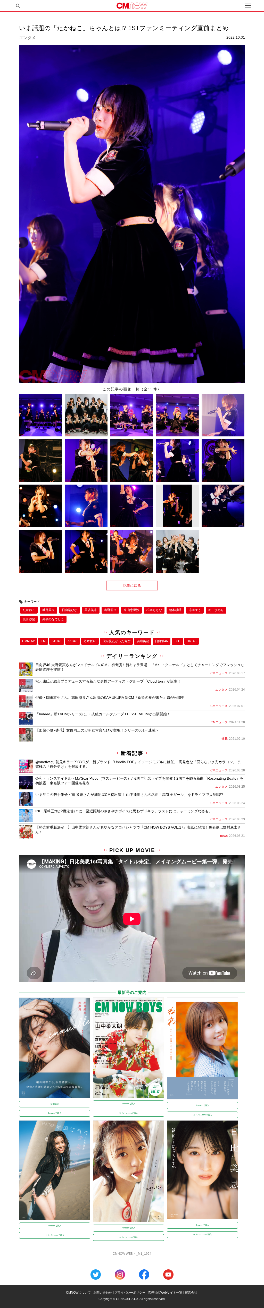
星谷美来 (91, 610)
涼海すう (195, 610)
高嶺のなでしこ (53, 619)
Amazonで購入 (54, 1113)
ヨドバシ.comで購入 (128, 1113)
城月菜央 (48, 610)
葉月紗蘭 (29, 619)
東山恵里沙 (131, 610)
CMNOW (28, 641)
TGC (177, 641)
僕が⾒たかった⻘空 (116, 641)
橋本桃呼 (175, 610)
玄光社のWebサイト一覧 (165, 1292)
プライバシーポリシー (129, 1292)
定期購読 (55, 1104)
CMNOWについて (78, 1292)
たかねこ (29, 610)
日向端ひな (69, 610)
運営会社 (191, 1292)
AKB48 (72, 641)
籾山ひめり (216, 610)
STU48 (56, 641)
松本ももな (154, 610)
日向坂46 (161, 641)
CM (43, 641)
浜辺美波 (143, 641)
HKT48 (191, 641)
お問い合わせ (102, 1292)
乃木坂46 (90, 641)
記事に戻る (132, 585)
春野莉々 (110, 610)
